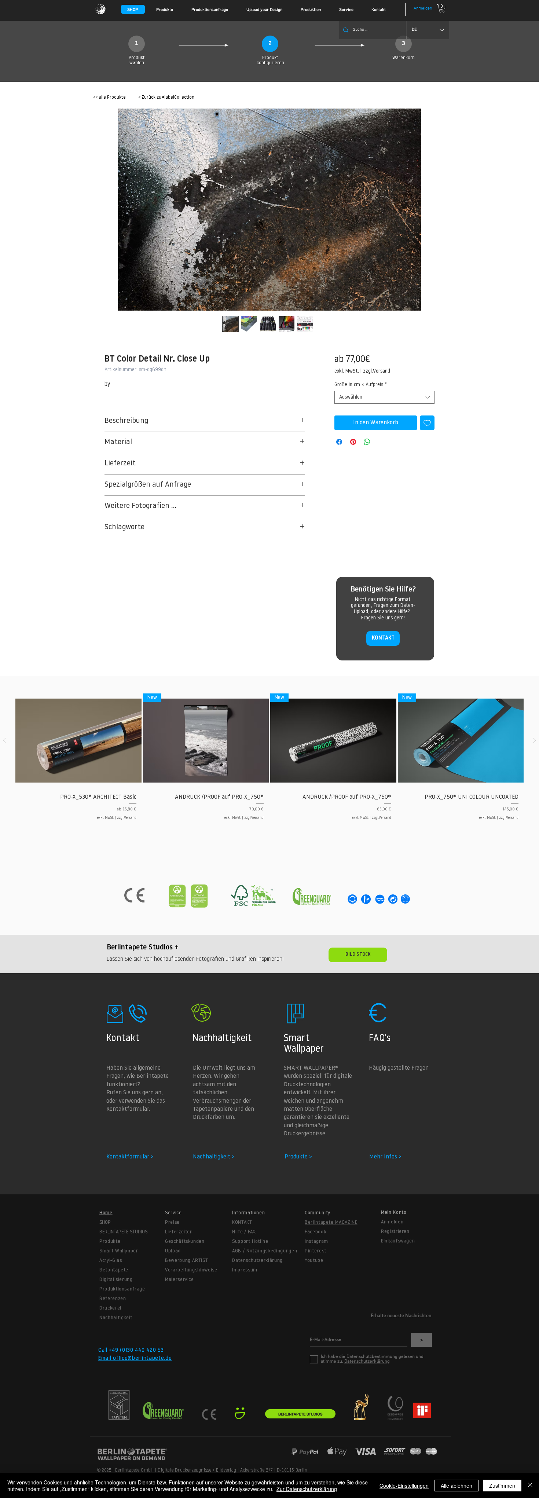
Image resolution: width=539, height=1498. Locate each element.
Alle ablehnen (456, 1485)
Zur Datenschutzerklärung (306, 1488)
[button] (170, 10)
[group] (269, 763)
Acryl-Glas (110, 1260)
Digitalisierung (116, 1279)
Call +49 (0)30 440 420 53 (131, 1350)
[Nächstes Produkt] (534, 740)
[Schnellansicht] (78, 740)
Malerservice (179, 1279)
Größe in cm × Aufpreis (360, 385)
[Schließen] (530, 1485)
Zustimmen (502, 1485)
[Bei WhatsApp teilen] (367, 441)
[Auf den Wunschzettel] (427, 422)
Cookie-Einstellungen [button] (404, 1485)
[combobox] (384, 397)
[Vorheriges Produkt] (4, 740)
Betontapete (113, 1270)
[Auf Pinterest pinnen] (353, 441)
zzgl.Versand (376, 371)
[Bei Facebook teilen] (339, 441)
